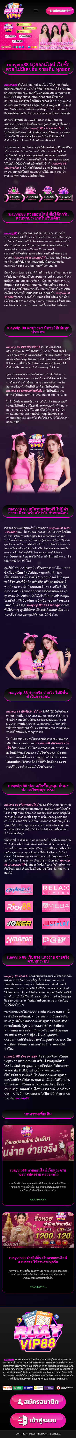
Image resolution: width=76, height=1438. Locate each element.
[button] (36, 11)
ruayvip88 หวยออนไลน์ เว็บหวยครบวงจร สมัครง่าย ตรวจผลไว (38, 1172)
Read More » (38, 1199)
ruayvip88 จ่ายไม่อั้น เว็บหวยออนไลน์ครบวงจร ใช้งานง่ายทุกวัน (38, 1260)
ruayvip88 (22, 1098)
